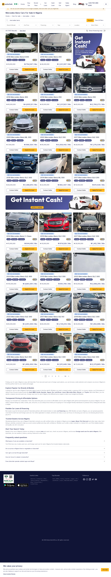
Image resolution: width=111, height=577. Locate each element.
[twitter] (92, 479)
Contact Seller (13, 69)
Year (59, 25)
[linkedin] (89, 479)
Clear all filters (99, 20)
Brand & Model (11, 25)
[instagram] (87, 479)
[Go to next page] (68, 376)
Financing (43, 25)
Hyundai (43, 392)
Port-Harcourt (84, 421)
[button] (55, 441)
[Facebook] (84, 479)
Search (90, 20)
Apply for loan (29, 69)
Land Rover (58, 392)
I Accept (104, 569)
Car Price (26, 25)
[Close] (103, 8)
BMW (34, 392)
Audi (30, 392)
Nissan (79, 392)
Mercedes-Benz (71, 392)
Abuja (77, 421)
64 (65, 376)
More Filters (94, 25)
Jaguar (49, 392)
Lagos (73, 421)
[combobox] (17, 4)
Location (76, 25)
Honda (38, 392)
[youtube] (95, 479)
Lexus (64, 392)
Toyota (87, 392)
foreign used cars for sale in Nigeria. (87, 431)
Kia (53, 392)
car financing (61, 411)
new (42, 431)
